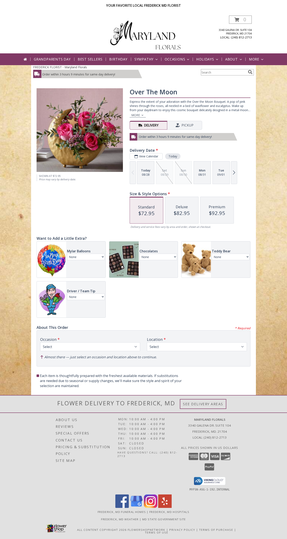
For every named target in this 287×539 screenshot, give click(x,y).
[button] (240, 20)
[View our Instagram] (150, 507)
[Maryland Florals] (145, 34)
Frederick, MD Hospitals (169, 512)
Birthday (118, 59)
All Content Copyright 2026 (102, 530)
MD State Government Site (164, 519)
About (231, 59)
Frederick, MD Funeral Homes (122, 512)
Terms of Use (156, 532)
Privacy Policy (182, 530)
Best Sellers (90, 59)
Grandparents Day (52, 59)
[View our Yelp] (165, 507)
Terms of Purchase (216, 530)
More (254, 59)
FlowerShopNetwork (146, 530)
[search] (250, 72)
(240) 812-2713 (241, 37)
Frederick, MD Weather (119, 519)
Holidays (205, 59)
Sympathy (144, 59)
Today (173, 156)
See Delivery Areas (203, 404)
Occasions (175, 59)
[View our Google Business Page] (136, 507)
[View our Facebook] (122, 507)
